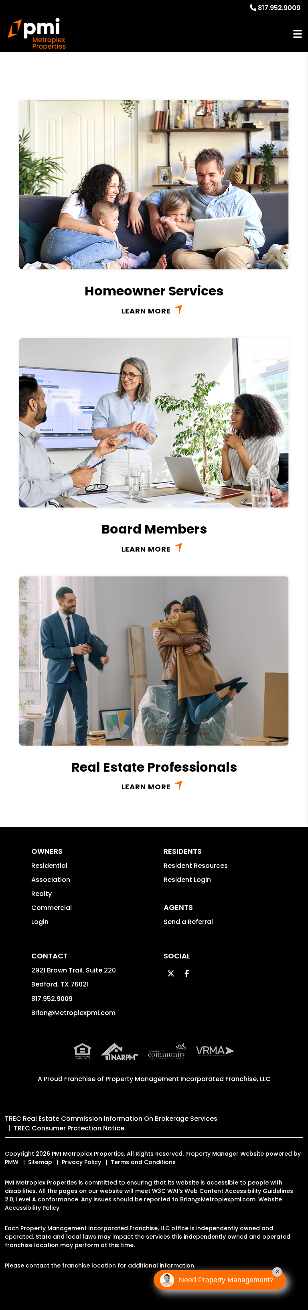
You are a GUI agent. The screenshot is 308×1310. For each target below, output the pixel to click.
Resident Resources (196, 865)
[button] (171, 973)
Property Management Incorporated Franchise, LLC (188, 1079)
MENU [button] (297, 34)
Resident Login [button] (187, 879)
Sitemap (40, 1162)
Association (50, 879)
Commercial (51, 907)
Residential (49, 865)
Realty (41, 893)
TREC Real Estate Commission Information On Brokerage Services (111, 1118)
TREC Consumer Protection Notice (69, 1128)
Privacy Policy (81, 1162)
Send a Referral (188, 921)
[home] (37, 34)
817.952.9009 (279, 7)
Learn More (146, 311)
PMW (11, 1162)
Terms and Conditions (143, 1162)
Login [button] (40, 921)
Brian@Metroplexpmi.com (73, 1012)
